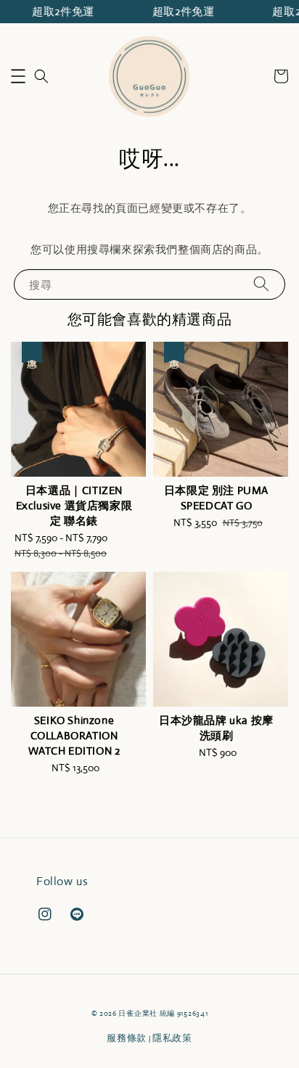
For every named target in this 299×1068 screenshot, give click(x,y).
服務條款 (127, 1038)
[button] (18, 76)
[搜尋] (261, 284)
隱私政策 (172, 1038)
